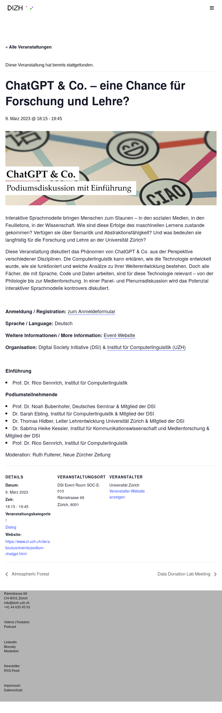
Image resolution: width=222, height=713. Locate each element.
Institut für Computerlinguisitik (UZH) (146, 346)
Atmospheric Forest (30, 574)
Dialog (10, 527)
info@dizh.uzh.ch (17, 603)
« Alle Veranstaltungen (28, 47)
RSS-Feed (11, 671)
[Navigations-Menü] (212, 8)
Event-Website (119, 334)
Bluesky (10, 647)
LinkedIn (10, 642)
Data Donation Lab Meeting (184, 574)
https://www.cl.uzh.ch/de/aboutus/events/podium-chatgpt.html (27, 547)
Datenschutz (13, 690)
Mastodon (11, 651)
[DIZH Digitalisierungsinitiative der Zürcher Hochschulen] (20, 8)
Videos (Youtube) (17, 622)
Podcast (10, 627)
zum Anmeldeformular (91, 311)
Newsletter (12, 666)
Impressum (12, 686)
